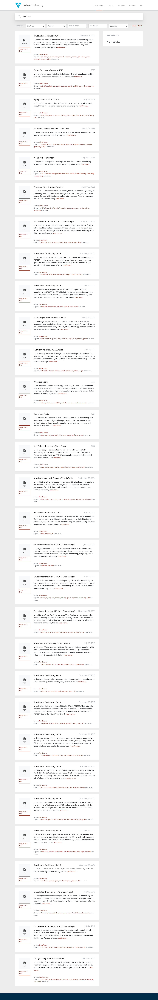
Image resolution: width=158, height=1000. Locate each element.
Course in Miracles (87, 979)
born (42, 435)
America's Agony (41, 382)
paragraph (82, 820)
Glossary (132, 5)
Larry (46, 913)
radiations (82, 208)
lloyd (65, 242)
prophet (61, 57)
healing (83, 174)
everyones (68, 57)
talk (42, 174)
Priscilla (65, 979)
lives (72, 371)
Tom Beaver (43, 272)
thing (79, 242)
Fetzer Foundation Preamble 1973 (48, 70)
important (75, 598)
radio (63, 403)
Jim (50, 913)
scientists (88, 852)
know (59, 275)
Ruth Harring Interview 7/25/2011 (48, 350)
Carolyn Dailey (43, 977)
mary (77, 435)
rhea (58, 664)
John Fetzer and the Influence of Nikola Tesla (53, 478)
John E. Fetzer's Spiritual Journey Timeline (52, 643)
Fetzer (70, 913)
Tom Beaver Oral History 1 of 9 (47, 675)
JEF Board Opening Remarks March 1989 (51, 128)
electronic (78, 403)
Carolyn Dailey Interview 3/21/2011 (49, 958)
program (75, 208)
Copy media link (23, 50)
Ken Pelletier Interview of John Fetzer (50, 446)
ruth (42, 371)
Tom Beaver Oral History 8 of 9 (47, 830)
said (82, 723)
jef (55, 664)
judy (53, 755)
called (73, 275)
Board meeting (71, 144)
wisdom (79, 144)
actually (63, 598)
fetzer (51, 275)
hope (44, 147)
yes (52, 371)
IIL (84, 947)
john (42, 242)
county (69, 435)
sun (55, 86)
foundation (63, 632)
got (58, 307)
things (67, 787)
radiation (50, 86)
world (72, 174)
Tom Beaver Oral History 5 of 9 (47, 734)
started (63, 467)
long (69, 881)
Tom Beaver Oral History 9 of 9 (47, 865)
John (87, 208)
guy (58, 691)
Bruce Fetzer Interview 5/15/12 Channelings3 (53, 892)
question (44, 664)
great (72, 403)
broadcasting (38, 176)
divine (65, 86)
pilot (73, 115)
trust (71, 307)
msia (58, 820)
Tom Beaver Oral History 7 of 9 (47, 798)
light (35, 118)
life (59, 403)
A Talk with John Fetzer (44, 158)
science (60, 852)
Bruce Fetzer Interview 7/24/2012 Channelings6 (54, 926)
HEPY (42, 208)
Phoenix (55, 208)
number (74, 57)
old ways (84, 57)
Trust (46, 208)
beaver (74, 723)
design (69, 208)
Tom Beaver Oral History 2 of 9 (47, 285)
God (92, 86)
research (78, 664)
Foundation (56, 144)
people (70, 339)
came (79, 723)
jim (53, 242)
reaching (48, 59)
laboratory (37, 210)
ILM (76, 947)
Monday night (57, 979)
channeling (82, 598)
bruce (43, 275)
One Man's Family (41, 414)
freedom (70, 820)
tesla (54, 275)
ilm (69, 307)
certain (67, 371)
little (70, 691)
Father (63, 144)
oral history (37, 982)
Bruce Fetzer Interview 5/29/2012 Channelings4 (54, 576)
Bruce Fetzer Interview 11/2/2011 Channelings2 (54, 611)
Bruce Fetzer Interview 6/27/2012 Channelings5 (54, 544)
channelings (70, 947)
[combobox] (35, 26)
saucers (57, 115)
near (64, 435)
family (57, 435)
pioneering (90, 174)
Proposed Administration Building (48, 187)
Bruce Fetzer (43, 240)
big (80, 467)
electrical (78, 174)
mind (50, 208)
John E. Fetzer (43, 84)
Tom (42, 913)
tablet (76, 86)
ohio (52, 435)
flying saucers (49, 115)
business (44, 467)
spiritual (60, 174)
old (83, 467)
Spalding (70, 86)
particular (63, 339)
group (69, 598)
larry (49, 242)
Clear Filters (137, 25)
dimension (87, 86)
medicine (66, 174)
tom (46, 242)
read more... (62, 47)
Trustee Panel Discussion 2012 (47, 36)
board (78, 787)
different (71, 242)
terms (43, 59)
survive (89, 144)
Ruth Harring (43, 368)
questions (44, 57)
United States (89, 115)
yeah (65, 307)
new (77, 275)
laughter (57, 467)
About (111, 5)
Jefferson (80, 947)
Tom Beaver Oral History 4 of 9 (47, 253)
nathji (46, 371)
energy (81, 86)
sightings (63, 115)
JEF (41, 147)
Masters (79, 913)
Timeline (121, 5)
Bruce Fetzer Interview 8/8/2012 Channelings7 (54, 221)
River (77, 115)
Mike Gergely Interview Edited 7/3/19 (50, 317)
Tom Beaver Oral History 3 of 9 (47, 702)
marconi (72, 499)
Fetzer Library (99, 5)
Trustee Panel (43, 54)
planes (69, 115)
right (61, 242)
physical (59, 86)
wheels (82, 115)
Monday (75, 979)
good (61, 307)
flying (42, 115)
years (72, 467)
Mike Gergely (43, 336)
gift (79, 57)
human (67, 403)
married (47, 435)
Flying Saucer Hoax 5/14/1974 (46, 99)
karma (84, 913)
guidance (37, 147)
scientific (44, 86)
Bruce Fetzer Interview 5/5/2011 (47, 512)
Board (84, 144)
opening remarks (46, 144)
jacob (73, 435)
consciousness (62, 913)
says (75, 242)
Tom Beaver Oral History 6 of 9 (47, 766)
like (59, 339)
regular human (53, 57)
